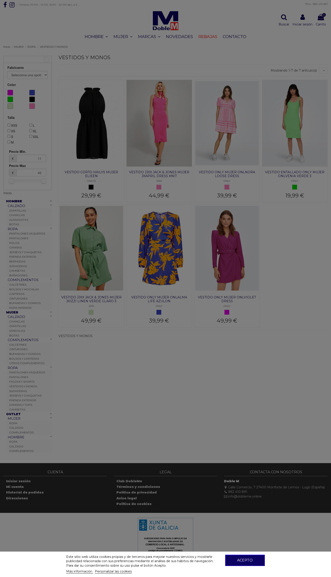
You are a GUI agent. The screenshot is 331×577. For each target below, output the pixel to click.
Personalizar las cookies (113, 571)
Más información (79, 571)
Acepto (245, 560)
